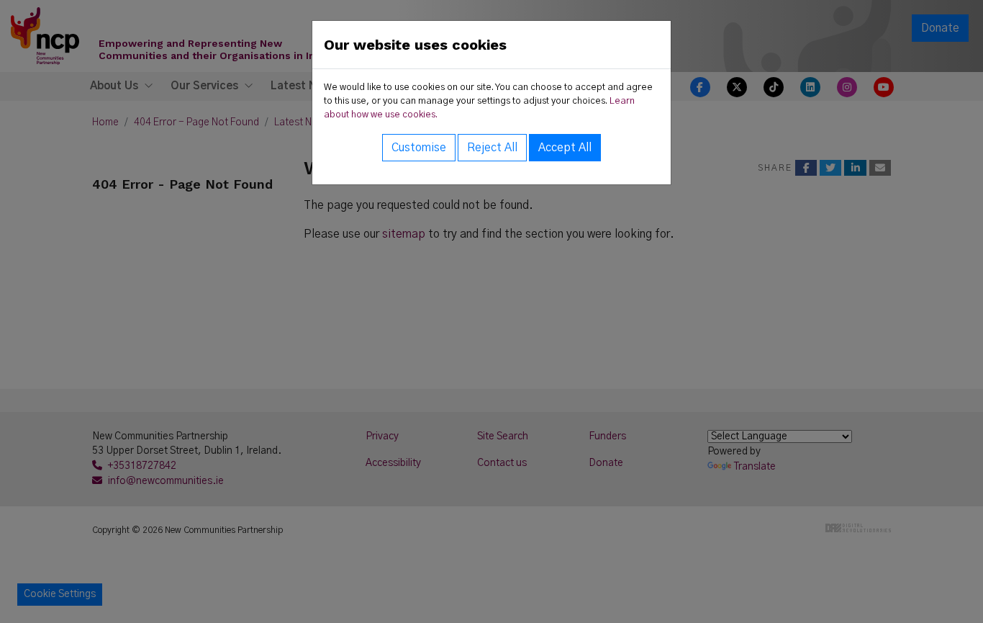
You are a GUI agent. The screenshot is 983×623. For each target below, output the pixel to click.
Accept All (565, 147)
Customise (418, 147)
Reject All (492, 147)
